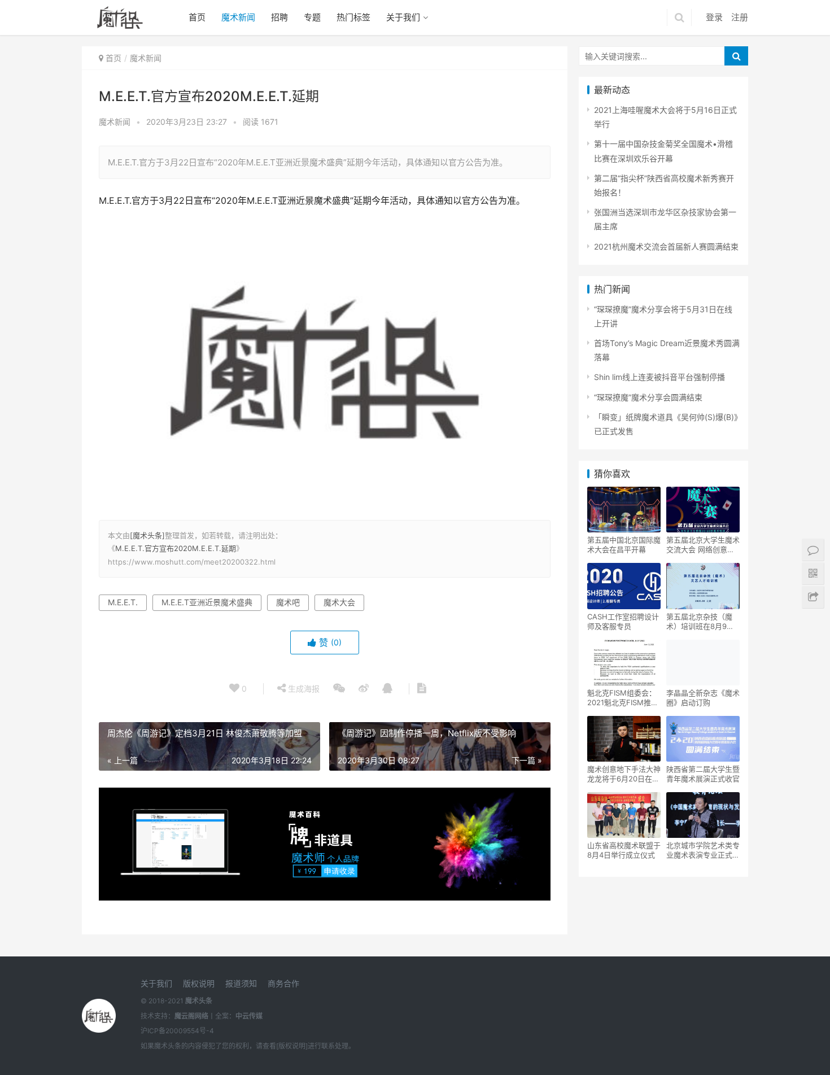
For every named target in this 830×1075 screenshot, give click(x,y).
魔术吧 (288, 602)
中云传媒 (249, 1016)
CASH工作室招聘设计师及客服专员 (623, 621)
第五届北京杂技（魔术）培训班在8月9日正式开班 (700, 621)
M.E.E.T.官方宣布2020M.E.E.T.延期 (175, 548)
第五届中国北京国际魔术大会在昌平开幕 (624, 544)
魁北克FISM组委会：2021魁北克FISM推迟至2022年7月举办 (622, 697)
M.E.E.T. (123, 602)
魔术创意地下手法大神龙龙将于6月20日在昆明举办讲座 (624, 774)
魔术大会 (339, 602)
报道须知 (241, 983)
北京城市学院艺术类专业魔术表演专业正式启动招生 (703, 850)
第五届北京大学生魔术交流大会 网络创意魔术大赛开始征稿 (703, 544)
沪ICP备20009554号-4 (177, 1030)
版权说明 (199, 983)
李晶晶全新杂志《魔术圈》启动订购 (703, 697)
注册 (739, 17)
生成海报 (303, 688)
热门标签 (353, 17)
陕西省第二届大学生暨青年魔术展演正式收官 (703, 773)
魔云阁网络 (191, 1016)
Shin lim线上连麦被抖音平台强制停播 (659, 377)
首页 (197, 17)
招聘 (279, 17)
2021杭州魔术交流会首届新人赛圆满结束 (666, 246)
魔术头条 (198, 1001)
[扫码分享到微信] (339, 688)
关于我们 (403, 17)
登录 (714, 17)
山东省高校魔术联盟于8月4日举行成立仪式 (624, 850)
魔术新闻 (238, 17)
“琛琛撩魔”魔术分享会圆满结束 (648, 397)
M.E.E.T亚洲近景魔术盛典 (206, 602)
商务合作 (283, 983)
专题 (312, 17)
